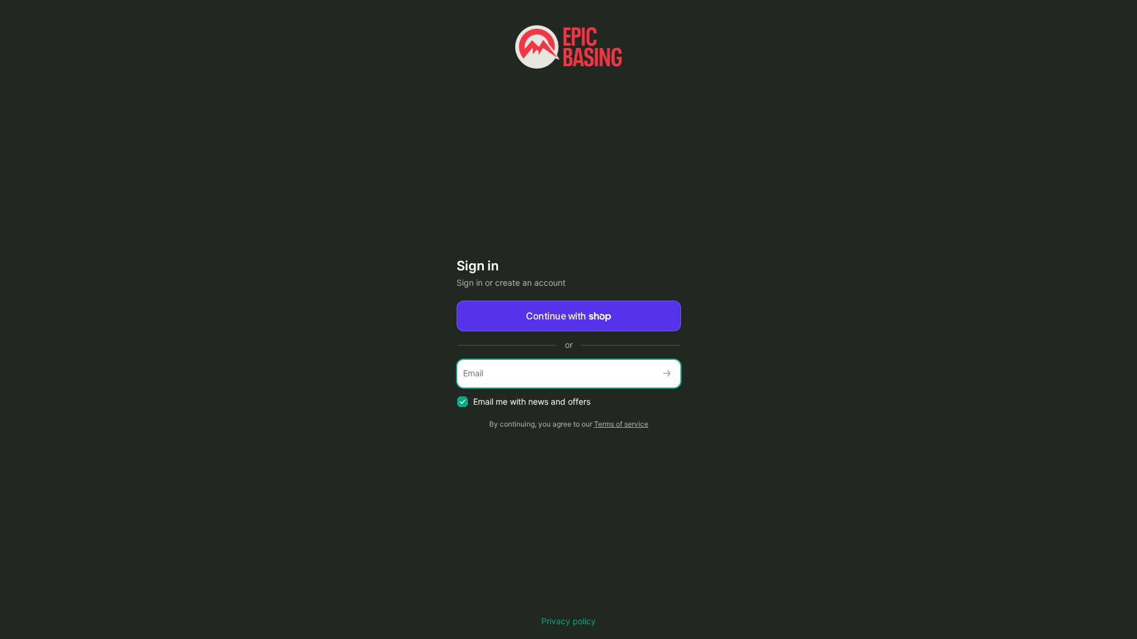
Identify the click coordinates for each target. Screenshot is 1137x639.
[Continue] (667, 373)
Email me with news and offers (531, 401)
